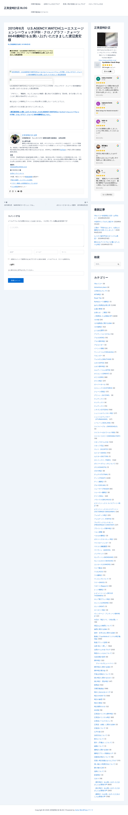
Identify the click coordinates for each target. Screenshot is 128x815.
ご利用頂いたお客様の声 (103, 316)
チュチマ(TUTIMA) (101, 474)
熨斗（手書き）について (103, 743)
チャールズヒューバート (105, 663)
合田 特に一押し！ (101, 646)
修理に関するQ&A (100, 629)
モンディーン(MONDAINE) (104, 557)
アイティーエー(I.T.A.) (102, 334)
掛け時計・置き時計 (101, 681)
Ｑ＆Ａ (96, 779)
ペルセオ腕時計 (99, 536)
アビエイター (99, 345)
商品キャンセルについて (103, 653)
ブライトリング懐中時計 (103, 528)
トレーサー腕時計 (100, 492)
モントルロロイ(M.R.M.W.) (103, 561)
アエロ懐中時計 (99, 341)
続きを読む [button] (99, 95)
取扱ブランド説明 (100, 642)
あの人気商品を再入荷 (102, 305)
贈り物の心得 (99, 768)
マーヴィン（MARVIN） (103, 550)
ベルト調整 (98, 532)
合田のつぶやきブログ (52, 4)
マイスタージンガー (101, 543)
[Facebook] (10, 191)
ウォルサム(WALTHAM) (102, 359)
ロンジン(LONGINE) (101, 603)
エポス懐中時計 (99, 366)
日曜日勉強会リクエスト (39, 12)
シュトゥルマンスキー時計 (103, 413)
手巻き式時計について (102, 674)
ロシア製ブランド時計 (102, 599)
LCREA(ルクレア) (100, 291)
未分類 (96, 710)
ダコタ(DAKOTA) (100, 467)
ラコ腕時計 (98, 575)
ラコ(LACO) (98, 572)
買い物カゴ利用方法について (104, 764)
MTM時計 (97, 294)
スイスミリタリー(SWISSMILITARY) (107, 436)
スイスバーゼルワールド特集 (104, 432)
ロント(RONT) (99, 606)
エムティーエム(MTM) (102, 370)
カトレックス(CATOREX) (103, 388)
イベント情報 (99, 348)
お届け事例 (98, 309)
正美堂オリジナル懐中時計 (103, 714)
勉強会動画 (28, 177)
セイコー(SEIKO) (100, 453)
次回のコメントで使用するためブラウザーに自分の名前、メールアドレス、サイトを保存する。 (41, 259)
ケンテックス (99, 399)
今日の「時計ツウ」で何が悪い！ (106, 620)
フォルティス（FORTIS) (103, 519)
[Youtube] (18, 191)
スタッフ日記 (99, 446)
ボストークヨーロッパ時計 (103, 539)
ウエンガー (98, 356)
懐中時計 (97, 660)
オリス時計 (98, 381)
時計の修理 (98, 699)
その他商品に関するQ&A (103, 323)
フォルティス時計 (100, 515)
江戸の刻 (97, 732)
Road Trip (98, 298)
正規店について (99, 728)
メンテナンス (99, 554)
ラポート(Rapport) (101, 586)
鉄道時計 (97, 775)
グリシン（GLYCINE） (102, 395)
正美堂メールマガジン (102, 721)
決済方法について (100, 735)
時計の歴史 (98, 703)
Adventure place (100, 287)
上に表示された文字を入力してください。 (21, 270)
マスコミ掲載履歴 (100, 546)
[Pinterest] (21, 191)
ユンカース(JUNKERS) (102, 564)
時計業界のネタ (99, 707)
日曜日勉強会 (35, 4)
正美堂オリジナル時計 (102, 717)
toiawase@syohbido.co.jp (18, 167)
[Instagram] (13, 191)
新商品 (96, 685)
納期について (99, 746)
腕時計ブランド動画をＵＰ (103, 753)
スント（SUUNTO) (101, 449)
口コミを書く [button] (108, 71)
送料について (99, 771)
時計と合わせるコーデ (102, 692)
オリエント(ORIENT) (101, 374)
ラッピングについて (101, 579)
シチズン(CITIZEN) (101, 410)
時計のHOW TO (100, 696)
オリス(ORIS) (99, 377)
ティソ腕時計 (99, 482)
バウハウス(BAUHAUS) (102, 500)
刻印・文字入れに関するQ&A (104, 633)
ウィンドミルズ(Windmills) (104, 352)
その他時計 (98, 327)
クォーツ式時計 (99, 392)
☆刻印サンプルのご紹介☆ (104, 222)
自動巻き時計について (102, 757)
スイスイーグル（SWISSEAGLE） (106, 426)
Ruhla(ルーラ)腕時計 (101, 302)
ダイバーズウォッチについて (104, 464)
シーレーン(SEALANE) (102, 423)
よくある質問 (99, 330)
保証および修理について (103, 626)
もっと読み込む (107, 195)
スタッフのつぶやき (95, 4)
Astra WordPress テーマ (84, 810)
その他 (96, 320)
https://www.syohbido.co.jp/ (107, 60)
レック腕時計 (99, 590)
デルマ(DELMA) (100, 485)
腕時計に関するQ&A (101, 750)
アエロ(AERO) (99, 338)
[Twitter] (15, 191)
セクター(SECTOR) (101, 456)
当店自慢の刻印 (99, 657)
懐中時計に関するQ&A (102, 667)
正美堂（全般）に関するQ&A (104, 725)
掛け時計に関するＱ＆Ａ (103, 678)
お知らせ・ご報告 (100, 312)
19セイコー (98, 284)
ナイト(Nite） (99, 496)
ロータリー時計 (99, 610)
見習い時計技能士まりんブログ (74, 4)
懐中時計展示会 (99, 671)
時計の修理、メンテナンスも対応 (21, 180)
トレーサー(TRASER (101, 489)
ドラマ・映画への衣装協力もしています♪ (24, 183)
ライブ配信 (98, 568)
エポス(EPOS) (99, 363)
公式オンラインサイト (17, 173)
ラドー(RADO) (99, 582)
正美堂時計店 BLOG (15, 8)
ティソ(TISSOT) (100, 478)
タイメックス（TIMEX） (103, 460)
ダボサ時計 (98, 471)
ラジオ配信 (14, 186)
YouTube (62, 149)
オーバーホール (99, 384)
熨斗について (99, 739)
